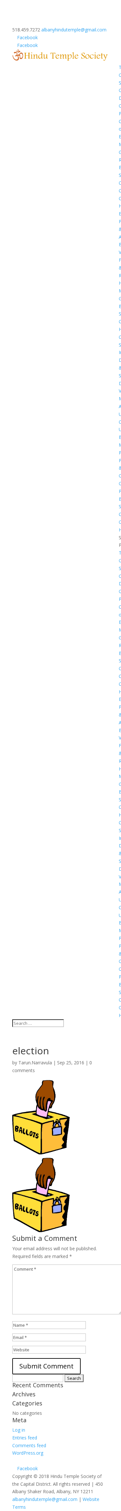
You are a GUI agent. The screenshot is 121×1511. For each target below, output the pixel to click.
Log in (18, 1430)
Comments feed (29, 1445)
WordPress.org (27, 1453)
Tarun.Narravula (35, 1062)
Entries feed (24, 1438)
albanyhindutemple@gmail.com (44, 1499)
